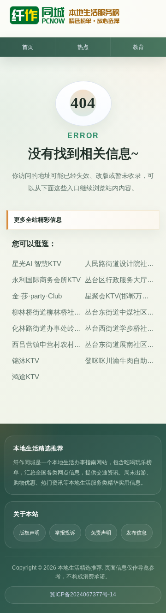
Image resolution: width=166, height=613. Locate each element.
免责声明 (101, 532)
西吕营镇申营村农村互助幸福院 (46, 344)
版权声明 (29, 532)
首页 (27, 47)
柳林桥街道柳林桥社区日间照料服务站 (46, 312)
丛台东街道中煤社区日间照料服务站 (119, 312)
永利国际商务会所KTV (46, 280)
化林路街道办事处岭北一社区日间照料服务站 (46, 328)
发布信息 (136, 532)
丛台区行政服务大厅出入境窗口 (119, 280)
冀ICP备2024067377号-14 (83, 594)
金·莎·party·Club (37, 296)
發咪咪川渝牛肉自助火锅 (119, 360)
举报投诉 (65, 532)
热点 (83, 47)
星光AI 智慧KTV (36, 263)
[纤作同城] (64, 18)
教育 (138, 47)
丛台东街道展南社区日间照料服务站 (119, 344)
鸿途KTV (25, 377)
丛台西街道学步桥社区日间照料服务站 (119, 328)
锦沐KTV (25, 360)
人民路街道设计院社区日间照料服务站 (119, 263)
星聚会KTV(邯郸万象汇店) (119, 296)
